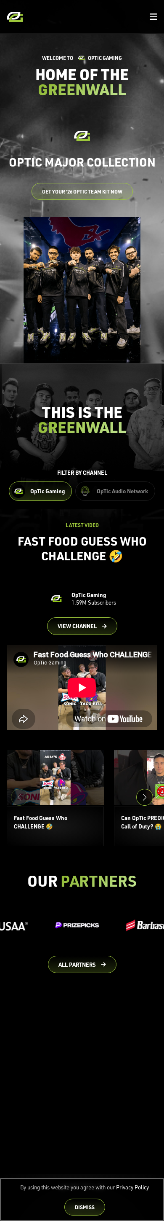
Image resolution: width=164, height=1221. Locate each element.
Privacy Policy (132, 1187)
